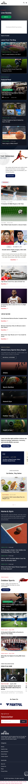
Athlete (9, 246)
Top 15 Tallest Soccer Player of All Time (13, 94)
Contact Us (3, 766)
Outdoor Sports (8, 416)
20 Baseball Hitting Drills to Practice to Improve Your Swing (12, 632)
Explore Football (5, 35)
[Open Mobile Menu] (26, 2)
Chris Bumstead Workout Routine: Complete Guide (14, 318)
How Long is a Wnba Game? (10, 143)
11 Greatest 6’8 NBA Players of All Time (12, 204)
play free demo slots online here (8, 781)
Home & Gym (7, 401)
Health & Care (6, 117)
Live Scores (6, 13)
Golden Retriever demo (16, 783)
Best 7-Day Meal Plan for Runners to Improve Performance (12, 460)
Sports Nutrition (8, 387)
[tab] (6, 17)
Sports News (5, 141)
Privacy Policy (4, 771)
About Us (3, 764)
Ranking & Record (6, 52)
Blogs (2, 768)
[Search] (23, 2)
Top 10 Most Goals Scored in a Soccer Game (13, 224)
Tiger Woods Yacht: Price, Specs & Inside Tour (13, 281)
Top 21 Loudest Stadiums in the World (11, 54)
